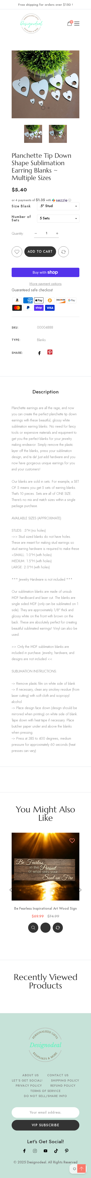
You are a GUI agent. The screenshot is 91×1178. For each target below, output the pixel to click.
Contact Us (58, 1075)
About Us (30, 1075)
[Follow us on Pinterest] (49, 352)
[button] (45, 200)
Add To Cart (40, 251)
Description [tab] (45, 391)
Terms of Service (45, 1091)
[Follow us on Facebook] (39, 352)
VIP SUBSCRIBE (45, 1125)
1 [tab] (43, 108)
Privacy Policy (29, 1085)
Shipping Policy (65, 1080)
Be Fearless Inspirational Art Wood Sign (45, 908)
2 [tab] (49, 108)
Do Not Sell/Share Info (45, 1096)
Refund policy (63, 1085)
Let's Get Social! (27, 1080)
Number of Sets (21, 218)
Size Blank (21, 206)
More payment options (45, 283)
